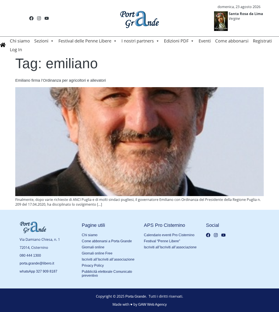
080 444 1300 (30, 255)
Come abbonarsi (231, 41)
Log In (16, 50)
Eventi (205, 41)
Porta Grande (135, 296)
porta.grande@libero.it (37, 263)
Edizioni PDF (176, 41)
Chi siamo (20, 41)
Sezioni (41, 41)
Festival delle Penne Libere (84, 41)
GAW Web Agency (152, 304)
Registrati (262, 41)
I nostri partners (137, 41)
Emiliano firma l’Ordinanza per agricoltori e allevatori (60, 80)
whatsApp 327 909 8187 (38, 271)
